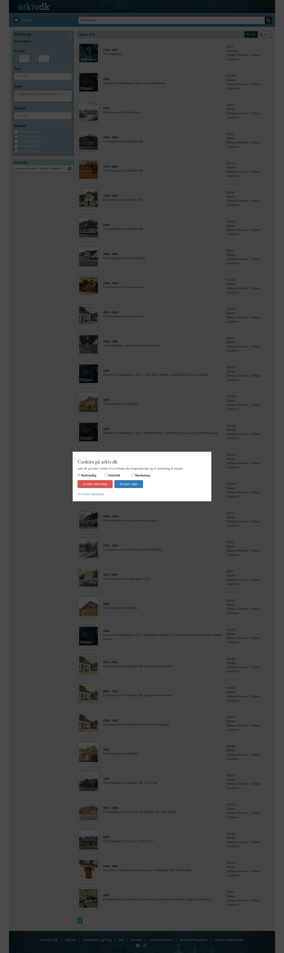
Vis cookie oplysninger (91, 494)
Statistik (114, 475)
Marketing (142, 475)
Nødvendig (88, 475)
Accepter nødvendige (95, 484)
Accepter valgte (129, 484)
